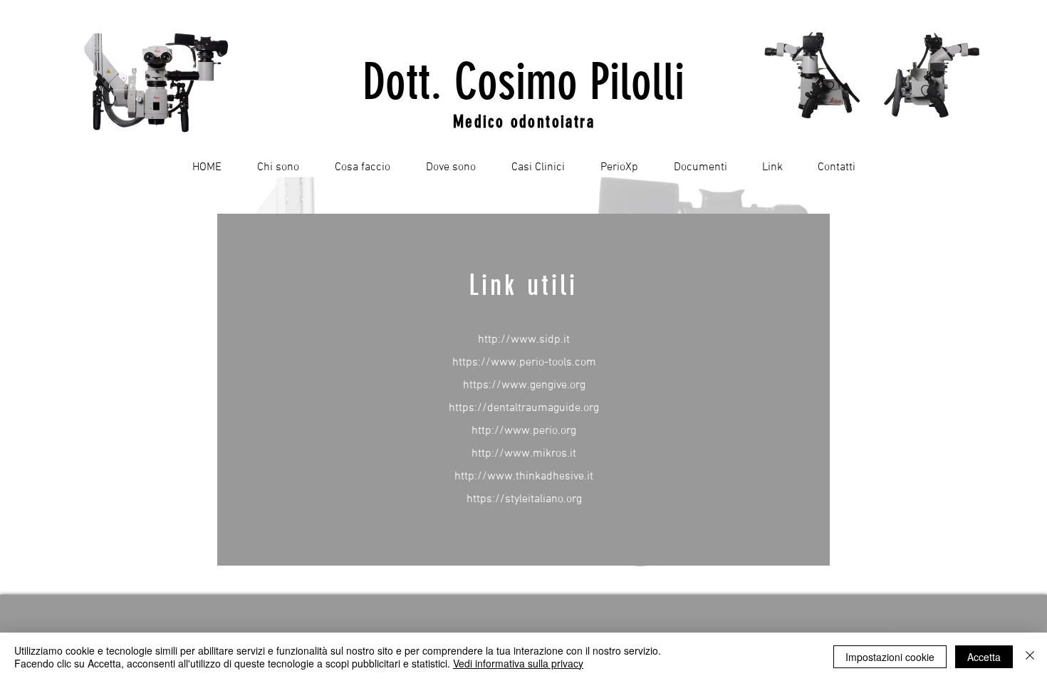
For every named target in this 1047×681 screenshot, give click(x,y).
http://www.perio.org (524, 431)
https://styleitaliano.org (524, 499)
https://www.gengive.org (524, 385)
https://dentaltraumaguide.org (524, 408)
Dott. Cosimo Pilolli (523, 82)
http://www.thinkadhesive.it (523, 476)
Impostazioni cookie (889, 657)
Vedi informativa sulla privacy (518, 663)
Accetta (984, 657)
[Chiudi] (1029, 657)
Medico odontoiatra (524, 122)
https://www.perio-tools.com (524, 362)
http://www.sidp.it (524, 340)
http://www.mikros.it (524, 454)
